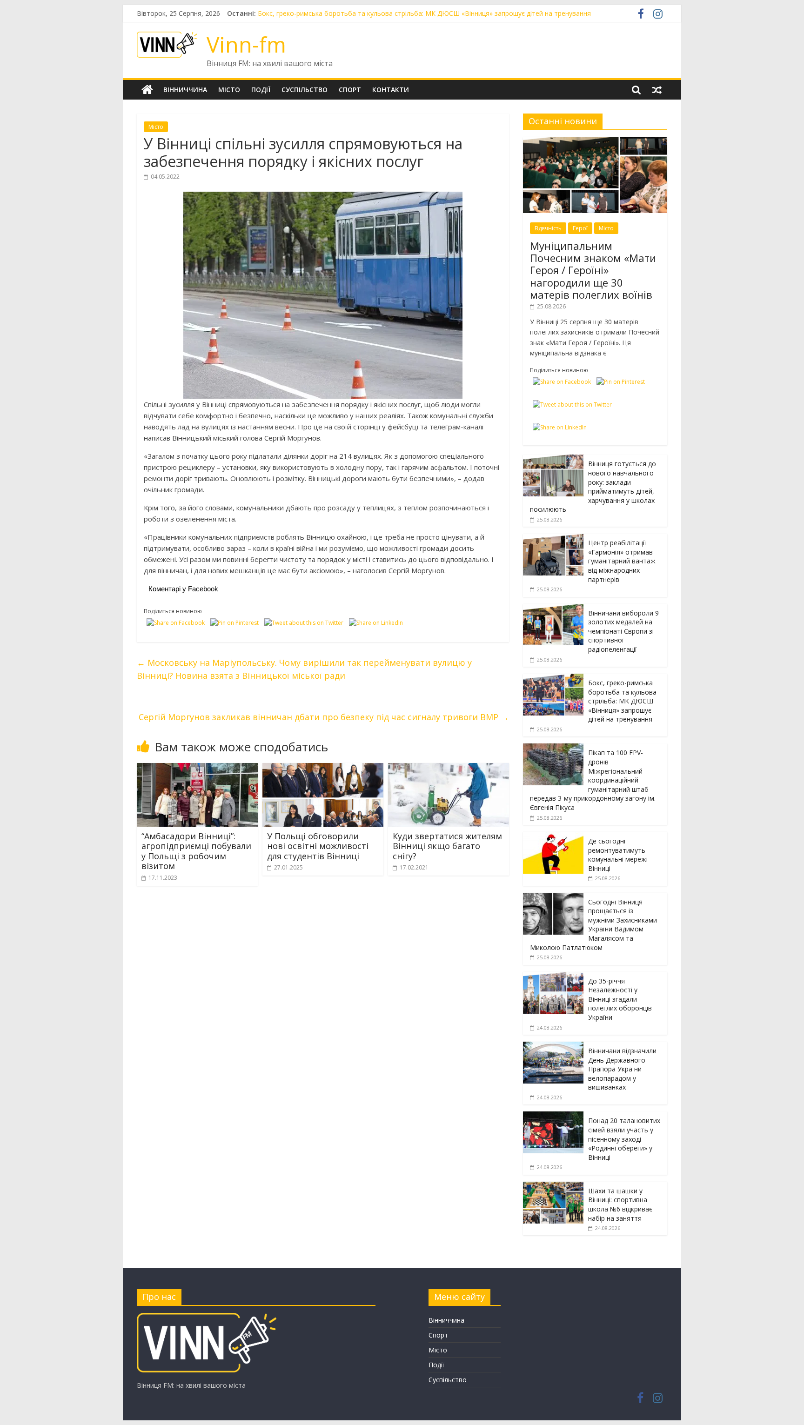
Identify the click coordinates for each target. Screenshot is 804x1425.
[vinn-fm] (206, 1317)
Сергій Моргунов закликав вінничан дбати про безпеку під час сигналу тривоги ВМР (324, 717)
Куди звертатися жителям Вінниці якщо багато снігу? (447, 846)
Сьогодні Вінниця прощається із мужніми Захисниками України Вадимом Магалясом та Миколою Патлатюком (593, 924)
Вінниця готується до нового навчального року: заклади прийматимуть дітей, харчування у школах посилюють (593, 486)
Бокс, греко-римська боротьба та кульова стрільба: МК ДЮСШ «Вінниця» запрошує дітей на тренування (622, 700)
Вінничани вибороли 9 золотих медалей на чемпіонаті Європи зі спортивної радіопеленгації (404, 13)
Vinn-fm (246, 44)
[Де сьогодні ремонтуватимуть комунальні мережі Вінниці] (553, 836)
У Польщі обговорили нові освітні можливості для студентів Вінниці (317, 846)
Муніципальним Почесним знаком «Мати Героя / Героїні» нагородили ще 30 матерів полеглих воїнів (593, 270)
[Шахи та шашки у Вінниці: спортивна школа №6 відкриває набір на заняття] (553, 1186)
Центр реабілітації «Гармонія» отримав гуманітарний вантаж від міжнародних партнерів (622, 560)
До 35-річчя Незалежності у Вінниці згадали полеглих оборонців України (620, 999)
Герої (580, 228)
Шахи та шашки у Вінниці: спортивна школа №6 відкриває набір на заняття (620, 1204)
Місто (229, 89)
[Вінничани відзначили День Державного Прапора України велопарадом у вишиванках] (553, 1046)
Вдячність (548, 228)
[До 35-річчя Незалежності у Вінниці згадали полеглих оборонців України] (553, 976)
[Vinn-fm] (147, 90)
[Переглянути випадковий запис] (657, 90)
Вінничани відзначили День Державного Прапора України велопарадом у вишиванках (622, 1068)
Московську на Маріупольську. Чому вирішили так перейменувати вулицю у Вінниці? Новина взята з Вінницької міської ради (304, 669)
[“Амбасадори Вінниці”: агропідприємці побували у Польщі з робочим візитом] (197, 768)
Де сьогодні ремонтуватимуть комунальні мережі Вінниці (618, 854)
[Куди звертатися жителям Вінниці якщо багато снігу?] (448, 768)
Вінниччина (185, 89)
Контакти (390, 89)
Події (260, 89)
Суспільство (304, 89)
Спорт (350, 89)
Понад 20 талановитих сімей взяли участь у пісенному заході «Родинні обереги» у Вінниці (624, 1138)
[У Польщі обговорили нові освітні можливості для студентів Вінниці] (322, 768)
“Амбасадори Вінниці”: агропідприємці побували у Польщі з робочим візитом (196, 851)
